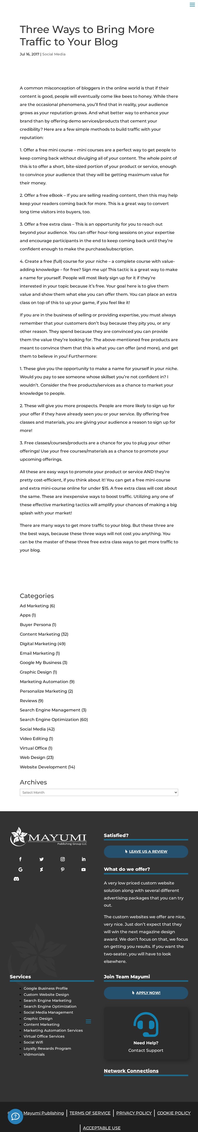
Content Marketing (40, 634)
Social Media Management (48, 1012)
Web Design (32, 757)
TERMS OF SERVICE (90, 1113)
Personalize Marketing (43, 691)
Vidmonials (34, 1054)
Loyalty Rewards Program (47, 1048)
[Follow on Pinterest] (63, 869)
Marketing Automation (44, 681)
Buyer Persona (35, 624)
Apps (25, 615)
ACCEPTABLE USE (102, 1128)
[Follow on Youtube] (83, 869)
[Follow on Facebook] (20, 859)
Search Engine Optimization (49, 719)
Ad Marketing (34, 605)
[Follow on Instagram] (63, 859)
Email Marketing (37, 653)
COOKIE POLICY (174, 1113)
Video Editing (34, 738)
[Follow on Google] (20, 869)
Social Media (53, 54)
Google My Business (40, 662)
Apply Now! (148, 992)
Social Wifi (33, 1042)
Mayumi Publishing (43, 1113)
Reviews (28, 700)
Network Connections (131, 1071)
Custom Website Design (46, 994)
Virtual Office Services (44, 1036)
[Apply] (15, 1116)
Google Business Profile (46, 988)
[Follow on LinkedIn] (83, 859)
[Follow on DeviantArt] (41, 869)
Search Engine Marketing (47, 1000)
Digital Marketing (38, 643)
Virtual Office (33, 748)
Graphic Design (36, 672)
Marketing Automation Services (53, 1030)
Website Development (43, 767)
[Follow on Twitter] (41, 859)
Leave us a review (148, 851)
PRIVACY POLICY (134, 1113)
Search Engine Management (50, 710)
